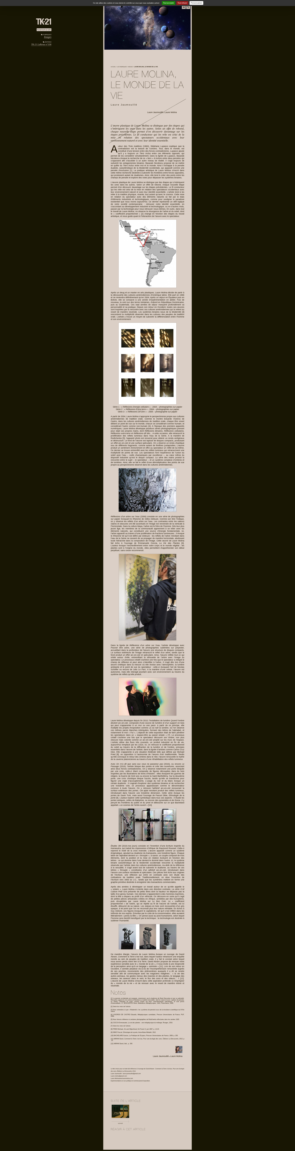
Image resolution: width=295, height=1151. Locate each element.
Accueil (113, 66)
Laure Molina (171, 112)
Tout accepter (168, 3)
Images (47, 36)
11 (161, 966)
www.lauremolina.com (126, 1078)
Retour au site (45, 30)
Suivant (120, 1123)
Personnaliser (196, 3)
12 (182, 978)
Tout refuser (182, 3)
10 (150, 805)
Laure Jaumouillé (155, 112)
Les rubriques (122, 66)
